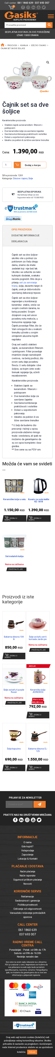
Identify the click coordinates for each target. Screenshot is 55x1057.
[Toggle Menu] (51, 16)
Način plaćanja (27, 871)
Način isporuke (27, 875)
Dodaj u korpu (33, 165)
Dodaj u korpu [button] (11, 519)
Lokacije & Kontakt (27, 858)
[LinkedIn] (33, 7)
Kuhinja (24, 45)
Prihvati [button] (32, 1052)
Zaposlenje (27, 854)
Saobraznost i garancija (27, 900)
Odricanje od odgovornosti (27, 908)
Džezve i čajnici (38, 45)
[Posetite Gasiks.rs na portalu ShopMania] (12, 217)
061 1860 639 (25, 2)
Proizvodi (12, 45)
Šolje (30, 178)
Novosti (27, 883)
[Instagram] (28, 7)
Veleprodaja (27, 850)
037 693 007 (42, 2)
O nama (27, 842)
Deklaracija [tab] (19, 241)
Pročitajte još (16, 569)
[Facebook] (23, 7)
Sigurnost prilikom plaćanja (27, 879)
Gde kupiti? (27, 846)
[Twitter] (44, 7)
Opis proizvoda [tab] (21, 229)
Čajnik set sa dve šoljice (13, 48)
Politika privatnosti (28, 904)
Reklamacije (27, 896)
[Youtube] (38, 7)
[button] (48, 62)
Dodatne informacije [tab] (25, 235)
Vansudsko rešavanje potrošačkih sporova (27, 915)
